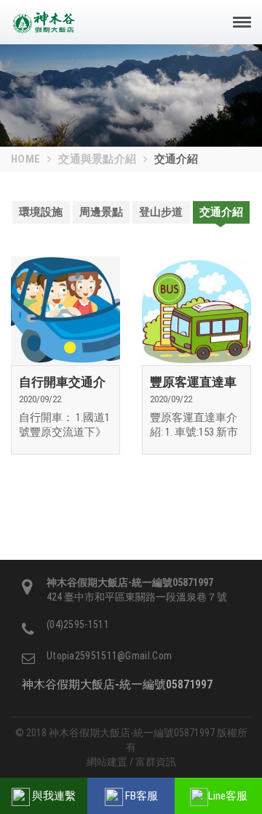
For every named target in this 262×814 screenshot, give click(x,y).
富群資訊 (155, 762)
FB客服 (140, 795)
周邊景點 (101, 212)
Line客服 (227, 795)
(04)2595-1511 (78, 624)
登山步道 (161, 212)
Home (25, 159)
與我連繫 (53, 795)
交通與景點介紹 (97, 159)
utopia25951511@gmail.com (109, 656)
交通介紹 (221, 212)
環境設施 (41, 212)
